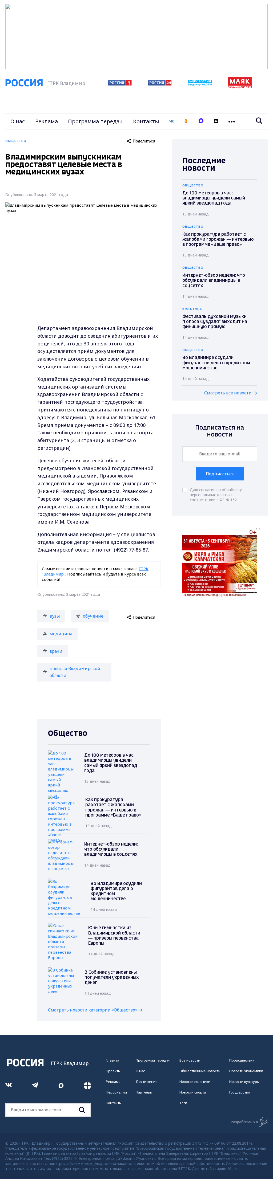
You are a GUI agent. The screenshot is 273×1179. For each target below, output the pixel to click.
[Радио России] (200, 84)
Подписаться (220, 474)
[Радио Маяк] (240, 86)
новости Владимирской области (75, 672)
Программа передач (95, 121)
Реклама (46, 121)
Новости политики (194, 1081)
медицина (61, 634)
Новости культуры (244, 1081)
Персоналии (116, 1092)
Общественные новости (199, 1070)
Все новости (189, 1060)
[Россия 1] (120, 84)
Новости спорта (192, 1092)
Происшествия (241, 1060)
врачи (56, 651)
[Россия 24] (160, 84)
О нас (17, 121)
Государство (239, 1092)
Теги (183, 1102)
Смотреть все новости (228, 393)
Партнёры (144, 1092)
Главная (112, 1060)
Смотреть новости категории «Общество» (92, 1010)
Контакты (146, 121)
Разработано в (244, 1121)
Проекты (113, 1070)
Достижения (146, 1081)
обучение (93, 616)
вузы (55, 616)
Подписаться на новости (219, 431)
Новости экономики (246, 1070)
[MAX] (201, 121)
